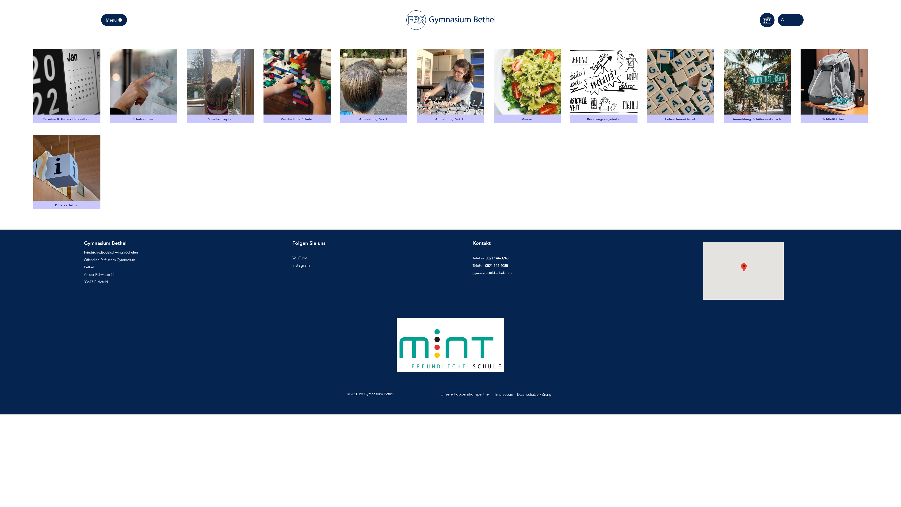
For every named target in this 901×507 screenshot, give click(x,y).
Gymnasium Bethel (105, 243)
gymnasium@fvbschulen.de (492, 273)
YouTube (299, 258)
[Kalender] (767, 20)
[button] (220, 82)
